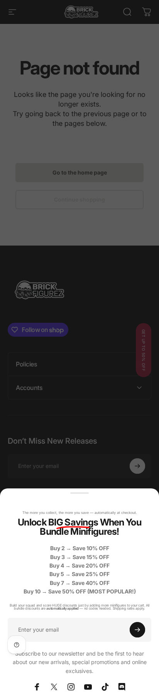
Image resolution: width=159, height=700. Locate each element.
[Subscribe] (137, 629)
